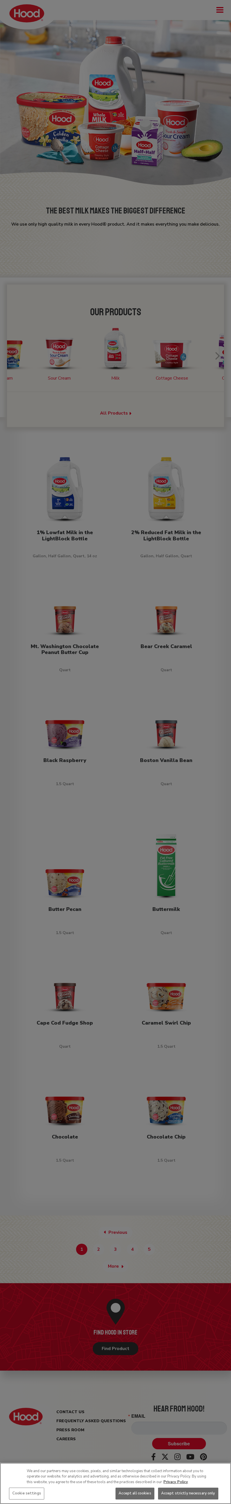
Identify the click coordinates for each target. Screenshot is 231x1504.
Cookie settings (26, 1493)
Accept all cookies (135, 1493)
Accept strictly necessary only (188, 1493)
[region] (115, 1483)
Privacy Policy (175, 1482)
